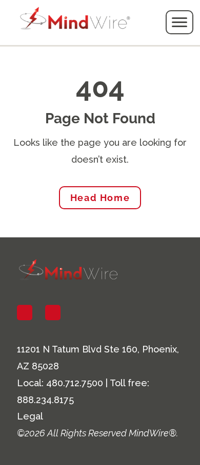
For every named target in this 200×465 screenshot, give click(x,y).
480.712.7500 (74, 383)
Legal (30, 416)
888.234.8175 (45, 399)
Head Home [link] (100, 197)
